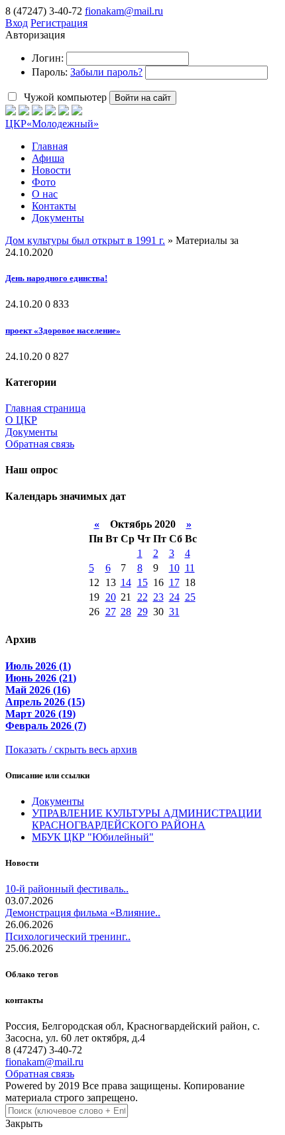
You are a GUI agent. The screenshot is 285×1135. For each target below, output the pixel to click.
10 (174, 567)
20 (110, 597)
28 (126, 611)
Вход (16, 23)
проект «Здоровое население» (63, 330)
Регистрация (58, 23)
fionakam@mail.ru (124, 11)
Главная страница (45, 408)
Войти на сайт (143, 98)
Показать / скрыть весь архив (71, 749)
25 (190, 597)
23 (158, 597)
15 (142, 582)
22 (142, 597)
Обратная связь (39, 443)
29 (142, 611)
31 (174, 611)
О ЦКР (21, 420)
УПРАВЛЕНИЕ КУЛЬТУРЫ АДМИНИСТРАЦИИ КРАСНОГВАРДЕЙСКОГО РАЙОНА (147, 819)
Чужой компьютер (64, 97)
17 (174, 582)
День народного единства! (56, 278)
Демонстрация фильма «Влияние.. (82, 912)
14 (126, 582)
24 (174, 597)
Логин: (48, 58)
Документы (31, 432)
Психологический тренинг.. (68, 936)
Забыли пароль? (106, 72)
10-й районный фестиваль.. (67, 888)
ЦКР (52, 123)
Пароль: (50, 72)
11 (190, 567)
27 (110, 611)
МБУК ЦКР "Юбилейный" (93, 837)
